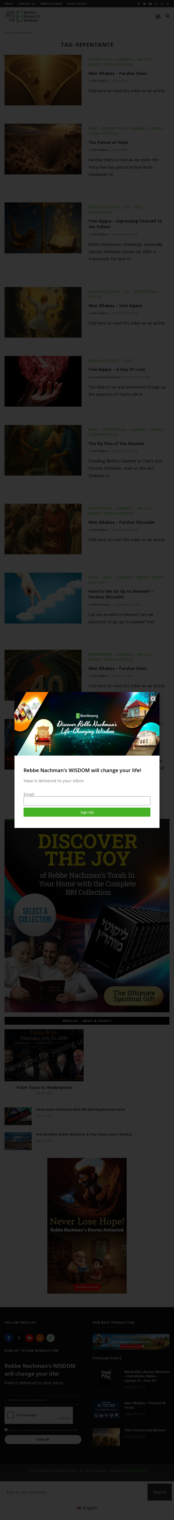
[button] (153, 699)
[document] (87, 760)
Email (29, 794)
